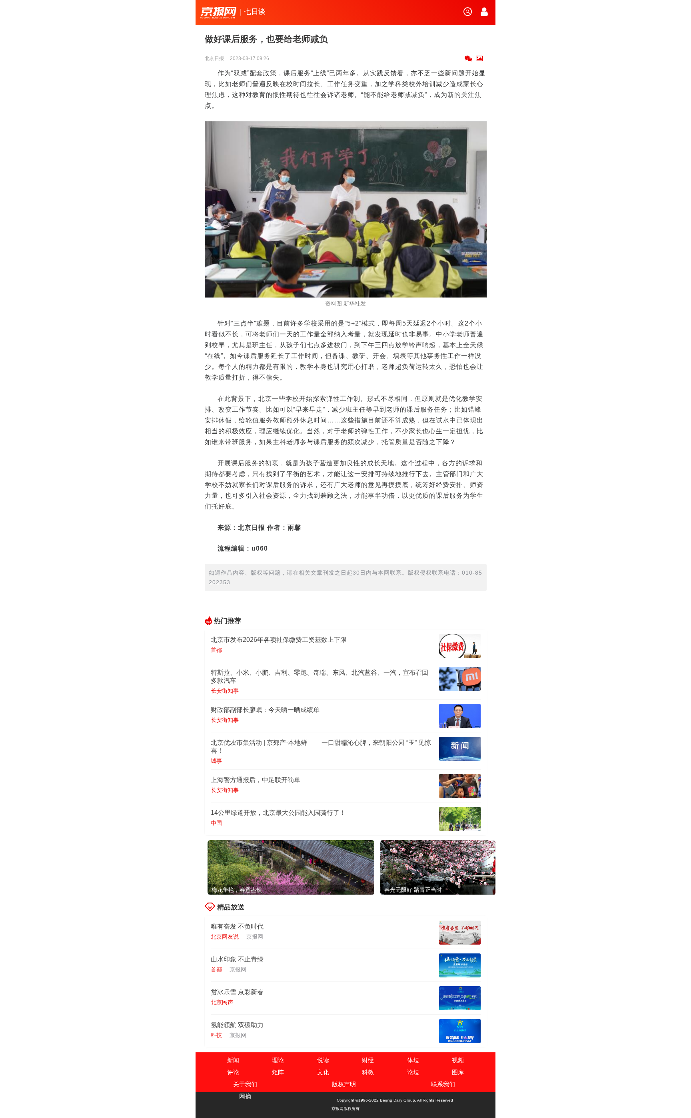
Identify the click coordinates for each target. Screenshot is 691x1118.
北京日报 (215, 58)
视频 (458, 1060)
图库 (458, 1072)
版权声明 (344, 1084)
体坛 (413, 1060)
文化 (323, 1072)
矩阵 (278, 1072)
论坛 (413, 1072)
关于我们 (245, 1084)
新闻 (233, 1060)
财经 (368, 1060)
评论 (233, 1072)
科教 (368, 1072)
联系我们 (443, 1084)
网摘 (245, 1096)
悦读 (323, 1060)
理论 (278, 1060)
